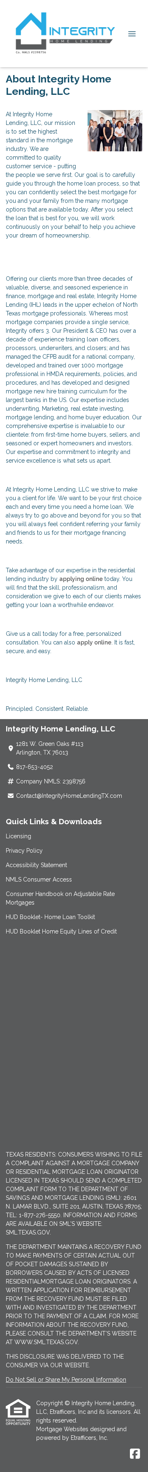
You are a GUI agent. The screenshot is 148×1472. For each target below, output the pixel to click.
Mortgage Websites (63, 1429)
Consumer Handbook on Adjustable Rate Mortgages (60, 898)
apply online (94, 642)
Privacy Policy (24, 850)
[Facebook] (135, 1454)
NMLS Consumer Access (39, 879)
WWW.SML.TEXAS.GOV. (46, 1342)
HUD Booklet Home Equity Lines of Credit (61, 931)
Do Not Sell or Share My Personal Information (66, 1379)
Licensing (18, 836)
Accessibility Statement (36, 865)
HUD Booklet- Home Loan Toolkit (50, 917)
